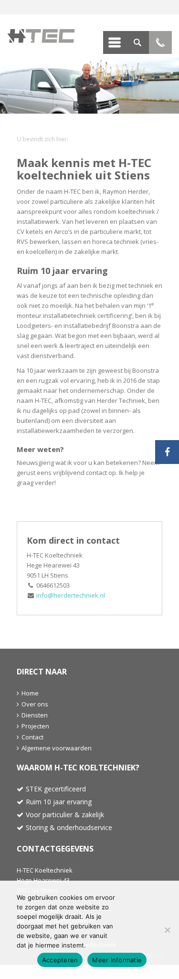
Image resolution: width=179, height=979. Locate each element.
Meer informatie (117, 960)
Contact (32, 737)
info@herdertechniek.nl (70, 595)
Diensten (34, 715)
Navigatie (114, 42)
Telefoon (160, 42)
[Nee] (167, 930)
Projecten (35, 726)
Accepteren (60, 960)
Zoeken (137, 42)
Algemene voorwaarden (56, 748)
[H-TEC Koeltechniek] (48, 36)
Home (30, 693)
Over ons (34, 704)
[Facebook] (167, 452)
